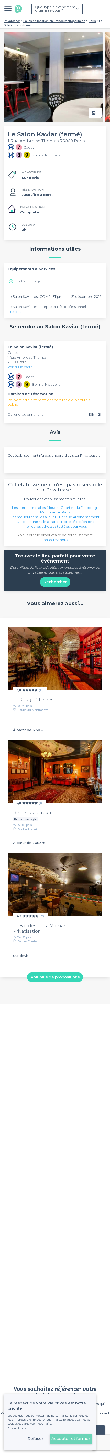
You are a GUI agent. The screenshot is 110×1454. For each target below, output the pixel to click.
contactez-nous (54, 540)
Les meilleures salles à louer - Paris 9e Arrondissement (55, 517)
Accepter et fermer (70, 1438)
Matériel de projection (32, 281)
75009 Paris (17, 362)
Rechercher (55, 581)
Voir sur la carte (20, 367)
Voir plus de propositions (55, 977)
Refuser (35, 1438)
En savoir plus (17, 1428)
